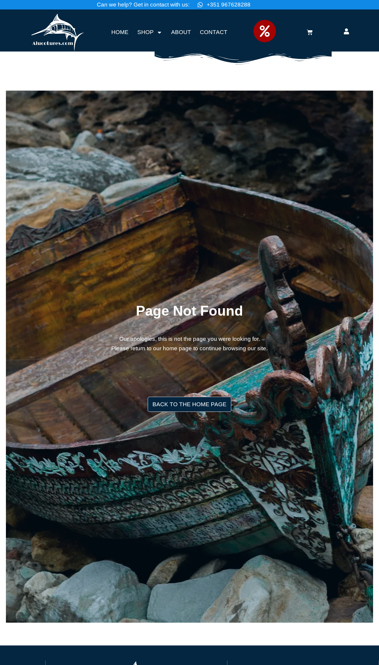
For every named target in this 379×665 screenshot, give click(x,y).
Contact (213, 32)
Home (120, 32)
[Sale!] (264, 31)
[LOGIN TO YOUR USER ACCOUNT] (346, 31)
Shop (145, 32)
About (181, 32)
